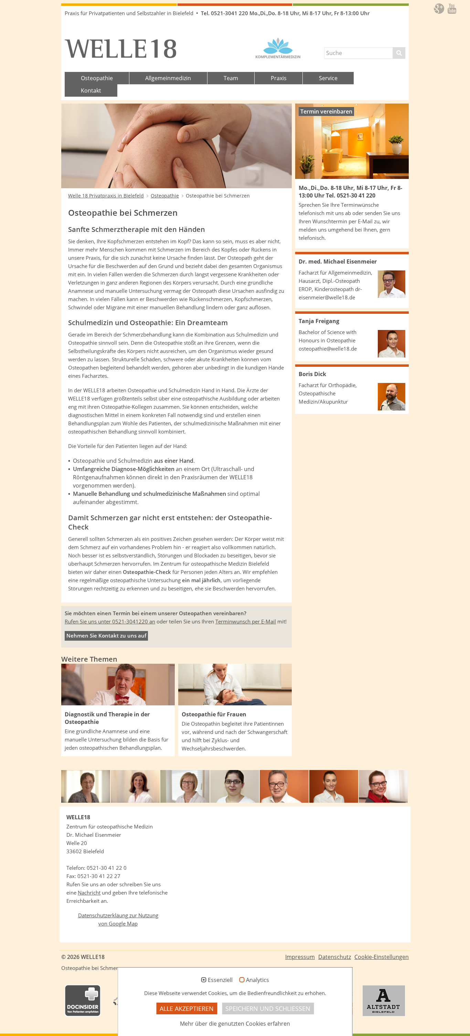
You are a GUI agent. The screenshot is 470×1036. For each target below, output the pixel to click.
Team (231, 78)
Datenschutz (334, 957)
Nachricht (89, 892)
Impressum (300, 957)
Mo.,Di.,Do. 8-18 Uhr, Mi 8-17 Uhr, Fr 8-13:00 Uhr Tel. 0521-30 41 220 (350, 191)
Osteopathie (97, 78)
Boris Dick (312, 374)
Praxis (279, 78)
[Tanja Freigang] (391, 343)
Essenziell (220, 980)
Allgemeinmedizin (168, 78)
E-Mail (365, 221)
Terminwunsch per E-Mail (245, 621)
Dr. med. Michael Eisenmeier (338, 261)
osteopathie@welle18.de (328, 348)
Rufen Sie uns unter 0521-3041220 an (110, 621)
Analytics (257, 980)
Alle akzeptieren (187, 1008)
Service (328, 78)
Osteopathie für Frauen (214, 714)
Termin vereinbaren (326, 111)
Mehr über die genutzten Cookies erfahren (235, 1023)
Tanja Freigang (319, 321)
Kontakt (91, 90)
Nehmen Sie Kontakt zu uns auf (106, 635)
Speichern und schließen (267, 1008)
